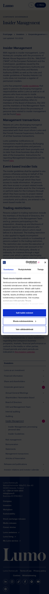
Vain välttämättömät (24, 329)
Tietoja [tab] (40, 269)
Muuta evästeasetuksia (23, 321)
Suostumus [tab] (8, 269)
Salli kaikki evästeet (24, 313)
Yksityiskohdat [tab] (24, 269)
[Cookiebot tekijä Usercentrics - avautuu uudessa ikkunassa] (30, 262)
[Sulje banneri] (45, 262)
